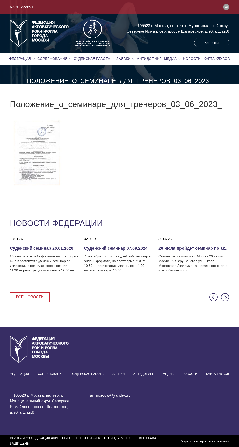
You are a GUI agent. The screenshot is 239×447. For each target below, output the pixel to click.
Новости (192, 59)
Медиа (170, 59)
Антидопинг (149, 59)
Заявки (123, 59)
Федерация (20, 59)
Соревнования (52, 59)
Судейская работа (92, 59)
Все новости (30, 297)
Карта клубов (217, 59)
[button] (213, 297)
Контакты (212, 43)
